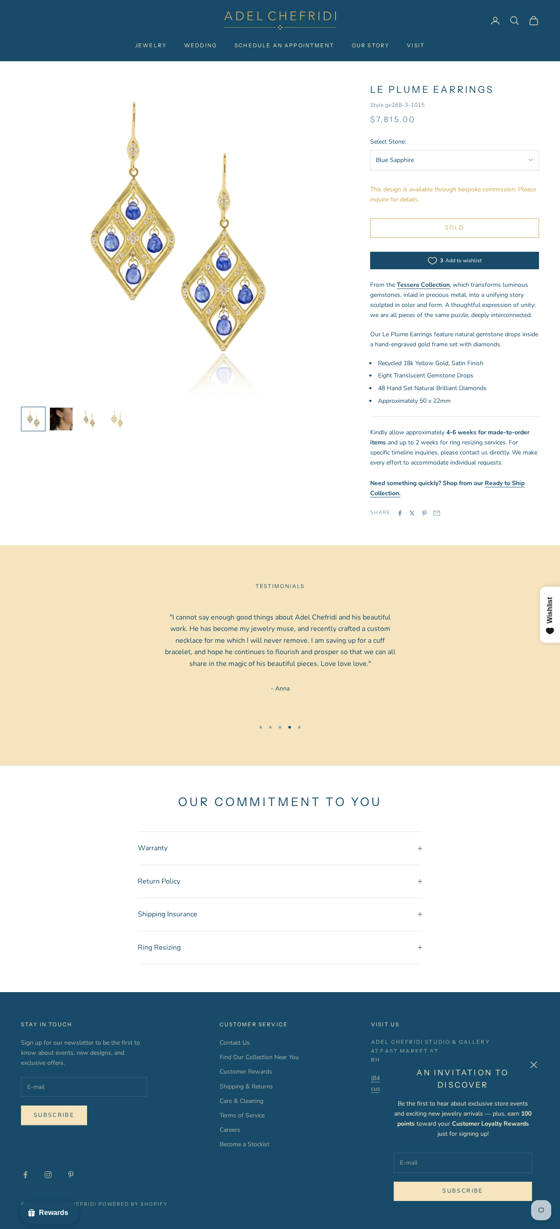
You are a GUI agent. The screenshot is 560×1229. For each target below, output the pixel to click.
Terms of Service (242, 1115)
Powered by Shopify (133, 1204)
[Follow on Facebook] (25, 1174)
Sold (454, 228)
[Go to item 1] (33, 419)
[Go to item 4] (117, 419)
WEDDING (200, 45)
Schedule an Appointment (284, 45)
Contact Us (235, 1043)
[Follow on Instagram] (48, 1174)
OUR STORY (370, 45)
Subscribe (462, 1191)
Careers (230, 1130)
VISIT (416, 45)
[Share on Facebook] (399, 513)
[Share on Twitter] (412, 513)
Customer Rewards (246, 1071)
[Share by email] (436, 513)
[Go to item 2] (61, 419)
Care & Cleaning (241, 1101)
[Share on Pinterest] (424, 513)
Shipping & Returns (246, 1086)
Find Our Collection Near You (259, 1057)
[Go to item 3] (89, 419)
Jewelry (151, 45)
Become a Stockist (245, 1144)
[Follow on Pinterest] (70, 1174)
